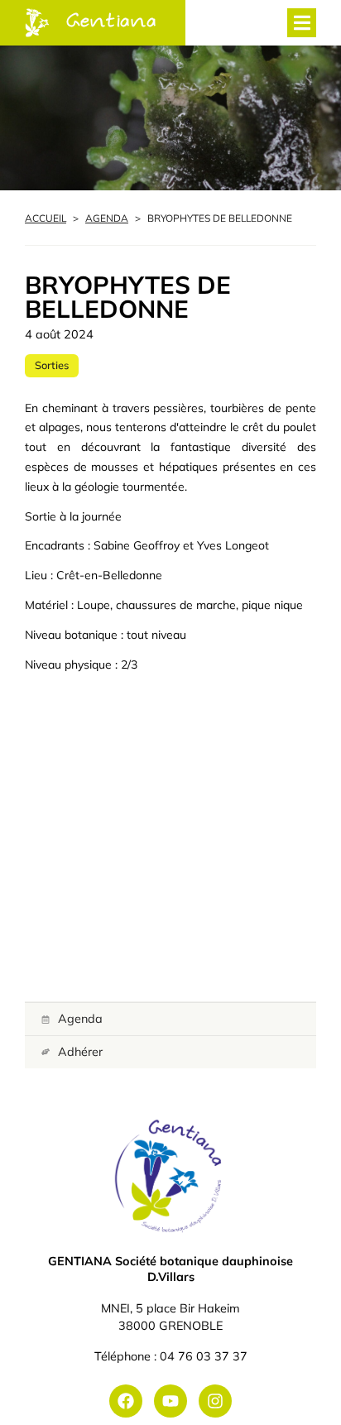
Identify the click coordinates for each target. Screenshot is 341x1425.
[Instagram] (215, 1401)
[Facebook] (125, 1401)
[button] (301, 22)
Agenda (106, 218)
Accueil (45, 218)
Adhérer (80, 1051)
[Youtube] (170, 1401)
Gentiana (111, 22)
